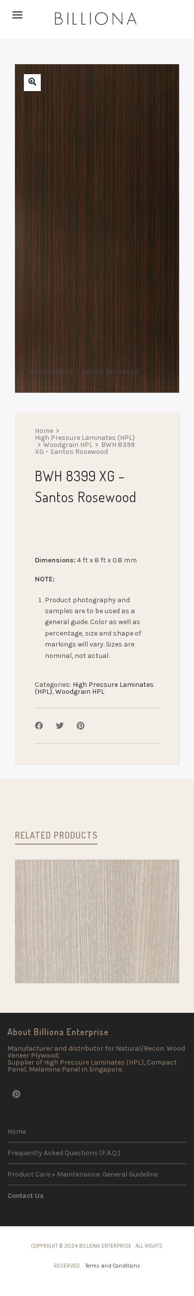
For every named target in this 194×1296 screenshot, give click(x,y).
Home (44, 431)
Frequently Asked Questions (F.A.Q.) (63, 1153)
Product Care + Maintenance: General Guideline (82, 1174)
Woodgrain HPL (68, 444)
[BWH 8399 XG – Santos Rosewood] (32, 82)
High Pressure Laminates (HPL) (85, 437)
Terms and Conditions (112, 1266)
